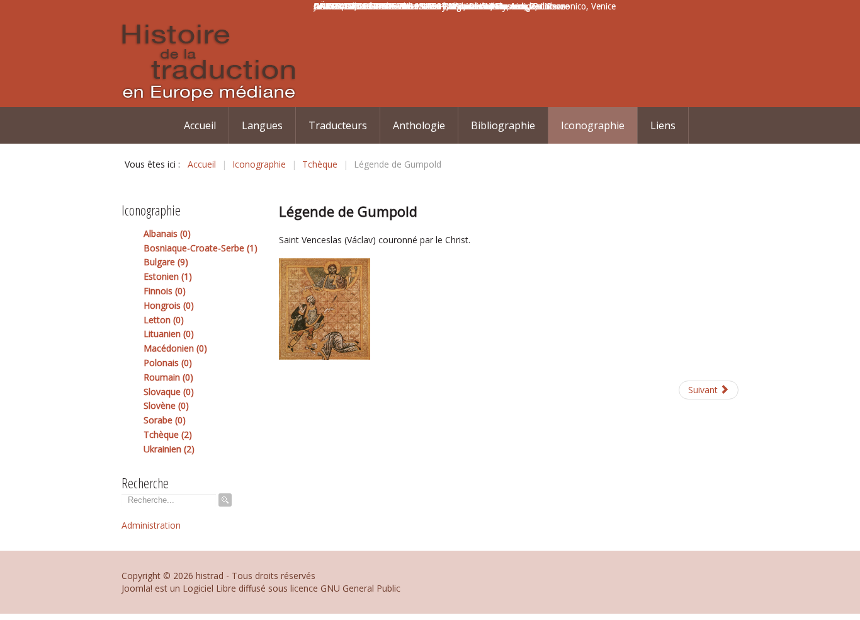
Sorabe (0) (165, 420)
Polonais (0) (168, 363)
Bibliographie (503, 125)
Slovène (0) (166, 405)
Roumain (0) (168, 377)
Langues (262, 125)
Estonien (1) (168, 276)
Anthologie (419, 125)
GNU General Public (360, 588)
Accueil (200, 125)
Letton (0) (164, 320)
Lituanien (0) (169, 334)
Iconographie (593, 125)
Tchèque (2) (168, 434)
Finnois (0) (165, 291)
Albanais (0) (167, 233)
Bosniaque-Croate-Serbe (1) (200, 248)
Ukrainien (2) (169, 449)
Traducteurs (337, 125)
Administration (151, 525)
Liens (663, 125)
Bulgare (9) (166, 262)
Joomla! (137, 588)
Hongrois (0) (169, 305)
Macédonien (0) (175, 348)
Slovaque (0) (169, 392)
